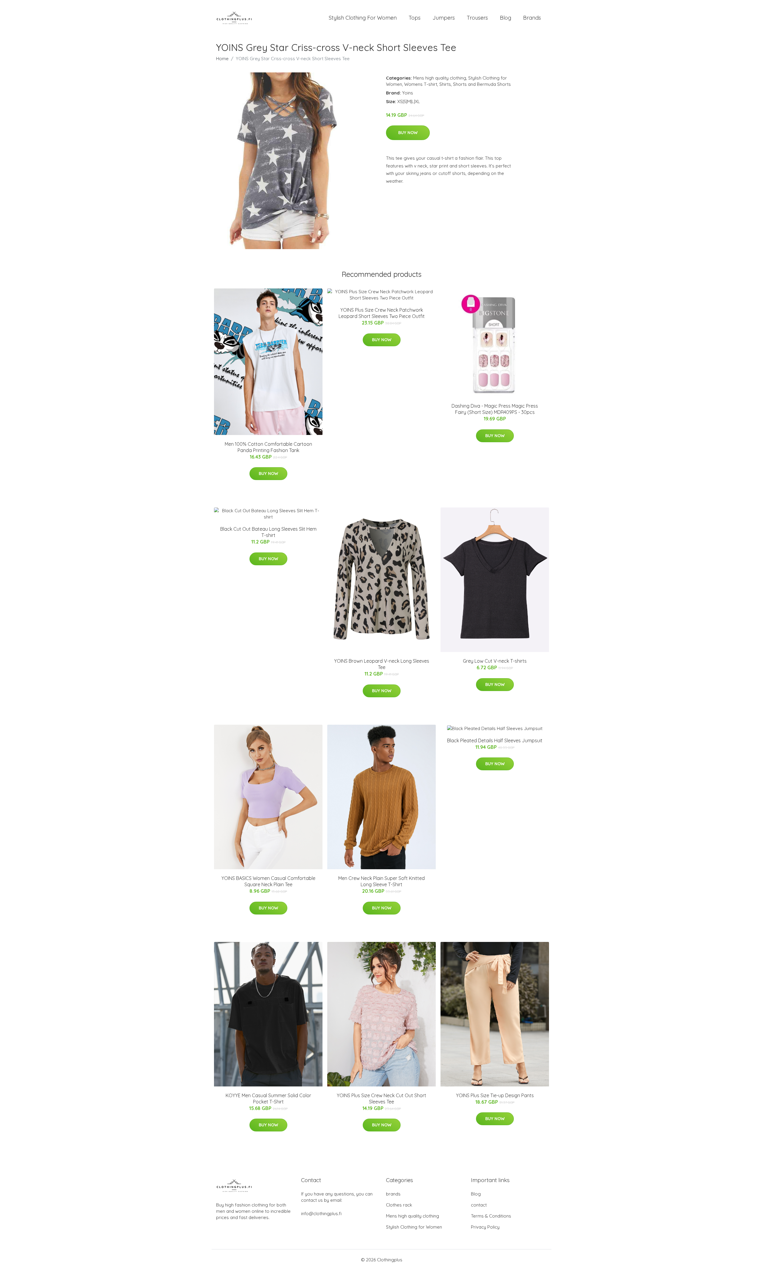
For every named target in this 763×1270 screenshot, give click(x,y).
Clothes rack (399, 1205)
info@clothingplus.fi (321, 1213)
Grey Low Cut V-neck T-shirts (495, 661)
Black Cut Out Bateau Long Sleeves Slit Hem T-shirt (268, 532)
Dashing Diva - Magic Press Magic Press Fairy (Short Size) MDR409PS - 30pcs (495, 409)
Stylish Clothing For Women (363, 17)
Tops (415, 17)
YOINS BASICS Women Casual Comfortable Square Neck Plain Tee (268, 881)
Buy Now (408, 132)
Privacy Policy (485, 1227)
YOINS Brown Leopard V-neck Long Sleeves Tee (381, 664)
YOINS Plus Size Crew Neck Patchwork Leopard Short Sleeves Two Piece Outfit (382, 313)
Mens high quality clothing (439, 78)
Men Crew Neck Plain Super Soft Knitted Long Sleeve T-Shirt (381, 881)
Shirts (445, 84)
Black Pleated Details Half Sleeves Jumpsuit (494, 740)
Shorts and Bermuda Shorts (482, 84)
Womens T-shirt (420, 84)
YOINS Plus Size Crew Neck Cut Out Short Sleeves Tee (381, 1098)
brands (393, 1194)
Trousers (477, 17)
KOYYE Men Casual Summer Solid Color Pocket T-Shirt (268, 1098)
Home (222, 58)
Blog (505, 17)
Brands (532, 17)
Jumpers (443, 17)
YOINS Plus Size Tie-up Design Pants (495, 1095)
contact (479, 1205)
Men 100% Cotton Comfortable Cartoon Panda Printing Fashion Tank (268, 447)
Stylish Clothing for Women (414, 1227)
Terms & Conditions (491, 1216)
